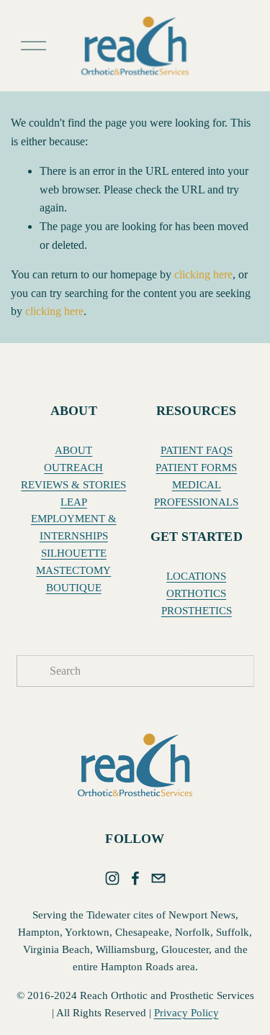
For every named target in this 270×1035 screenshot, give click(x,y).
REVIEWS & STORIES (73, 485)
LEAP (73, 502)
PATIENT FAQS (197, 450)
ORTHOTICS (196, 593)
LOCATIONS (196, 576)
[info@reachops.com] (158, 878)
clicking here (203, 274)
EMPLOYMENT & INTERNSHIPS (74, 527)
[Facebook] (135, 878)
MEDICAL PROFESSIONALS (196, 493)
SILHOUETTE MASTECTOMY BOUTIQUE (73, 570)
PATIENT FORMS (196, 467)
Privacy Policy (186, 1012)
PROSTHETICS (196, 610)
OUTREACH (73, 467)
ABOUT (73, 450)
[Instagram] (112, 878)
